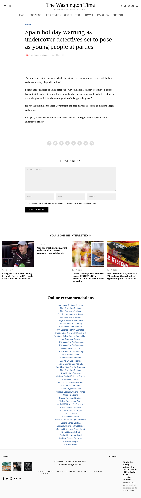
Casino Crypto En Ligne (70, 388)
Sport (68, 15)
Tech (78, 15)
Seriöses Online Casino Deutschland (70, 336)
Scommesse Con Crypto (70, 410)
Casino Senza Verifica (70, 423)
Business (35, 15)
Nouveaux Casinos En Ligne (70, 305)
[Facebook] (121, 6)
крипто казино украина (70, 407)
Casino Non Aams (70, 379)
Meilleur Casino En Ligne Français (70, 419)
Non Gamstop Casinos (70, 308)
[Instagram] (128, 6)
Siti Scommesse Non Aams (70, 314)
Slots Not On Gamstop (70, 373)
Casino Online (70, 444)
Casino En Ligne (70, 395)
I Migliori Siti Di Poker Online (70, 320)
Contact (117, 15)
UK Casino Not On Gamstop (70, 342)
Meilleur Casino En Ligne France (70, 376)
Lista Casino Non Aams (70, 385)
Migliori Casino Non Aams (70, 401)
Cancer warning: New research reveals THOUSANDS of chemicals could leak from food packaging (88, 277)
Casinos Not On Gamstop (70, 323)
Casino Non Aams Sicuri (70, 435)
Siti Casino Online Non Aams (71, 382)
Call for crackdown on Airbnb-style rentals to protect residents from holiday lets (52, 250)
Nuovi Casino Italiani (70, 432)
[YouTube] (133, 6)
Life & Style (51, 15)
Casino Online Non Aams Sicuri (70, 429)
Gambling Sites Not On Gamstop (70, 367)
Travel (89, 15)
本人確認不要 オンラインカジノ (70, 404)
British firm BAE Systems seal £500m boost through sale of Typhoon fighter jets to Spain (122, 276)
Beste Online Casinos (70, 348)
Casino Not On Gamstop (70, 326)
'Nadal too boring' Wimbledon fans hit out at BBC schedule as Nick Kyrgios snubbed (130, 471)
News (21, 15)
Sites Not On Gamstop (70, 357)
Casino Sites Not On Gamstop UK (70, 333)
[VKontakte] (137, 6)
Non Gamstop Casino (70, 339)
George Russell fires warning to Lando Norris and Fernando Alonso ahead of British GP (17, 276)
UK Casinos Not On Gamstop (70, 330)
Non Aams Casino (70, 354)
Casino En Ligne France (70, 361)
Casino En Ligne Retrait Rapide (70, 426)
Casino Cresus (70, 413)
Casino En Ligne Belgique (70, 398)
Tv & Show (103, 15)
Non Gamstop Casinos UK (71, 364)
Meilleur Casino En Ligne (70, 438)
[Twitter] (125, 6)
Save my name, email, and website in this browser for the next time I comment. (62, 203)
